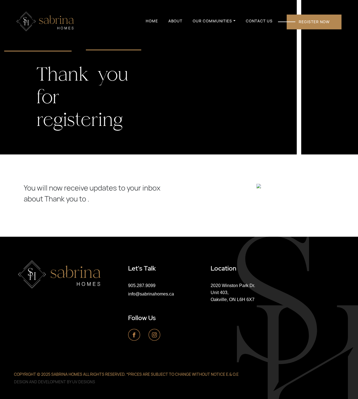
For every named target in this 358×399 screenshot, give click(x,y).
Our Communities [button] (212, 21)
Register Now (314, 21)
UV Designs (83, 381)
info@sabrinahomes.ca (151, 293)
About (175, 21)
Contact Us (259, 21)
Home (152, 21)
